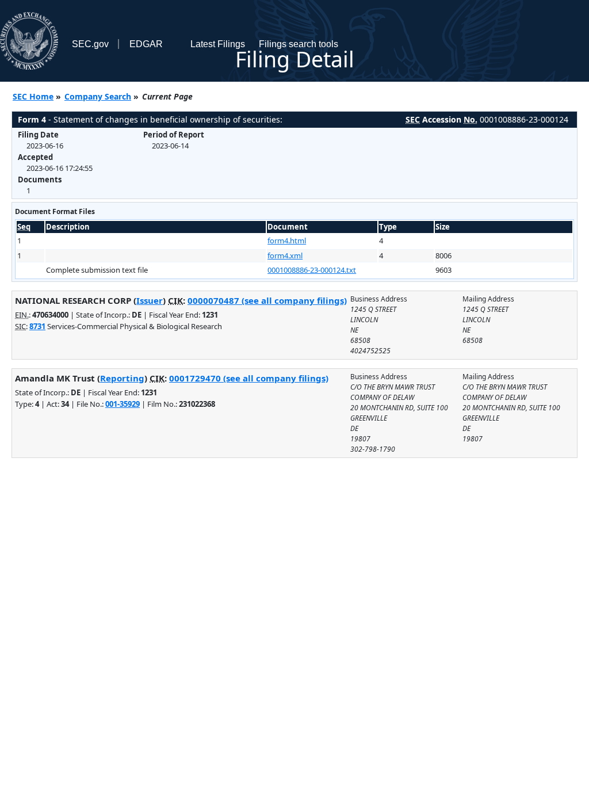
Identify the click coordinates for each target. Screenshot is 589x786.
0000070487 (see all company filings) (267, 300)
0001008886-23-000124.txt (311, 270)
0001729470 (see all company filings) (248, 378)
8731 (37, 326)
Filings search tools (298, 44)
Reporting (122, 378)
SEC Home (33, 96)
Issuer (149, 300)
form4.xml (285, 255)
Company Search (97, 96)
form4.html (286, 240)
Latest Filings (217, 44)
